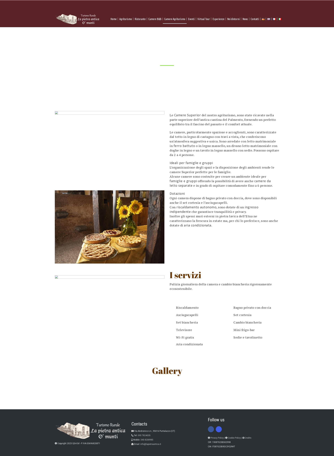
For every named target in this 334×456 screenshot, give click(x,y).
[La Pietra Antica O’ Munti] (72, 382)
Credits (247, 438)
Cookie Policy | (235, 438)
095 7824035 (144, 435)
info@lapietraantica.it (150, 444)
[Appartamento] (224, 399)
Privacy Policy (217, 438)
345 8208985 (147, 440)
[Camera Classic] (109, 399)
